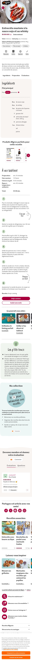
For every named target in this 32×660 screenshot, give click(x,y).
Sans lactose (6, 46)
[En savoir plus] (8, 328)
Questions (21, 465)
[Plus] (27, 490)
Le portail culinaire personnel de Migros (13, 589)
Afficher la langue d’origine (10, 486)
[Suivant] (28, 155)
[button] (5, 476)
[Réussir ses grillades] (8, 571)
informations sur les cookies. (11, 649)
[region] (16, 646)
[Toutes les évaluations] (6, 34)
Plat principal (16, 46)
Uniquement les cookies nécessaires (16, 653)
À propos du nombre (18, 92)
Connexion (17, 431)
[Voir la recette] (8, 535)
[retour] (3, 7)
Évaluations (25, 75)
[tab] (16, 625)
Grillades (25, 46)
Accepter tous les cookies (16, 657)
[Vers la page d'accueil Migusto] (6, 2)
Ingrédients (6, 75)
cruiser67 (12, 475)
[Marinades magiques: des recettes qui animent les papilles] (23, 571)
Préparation (16, 75)
